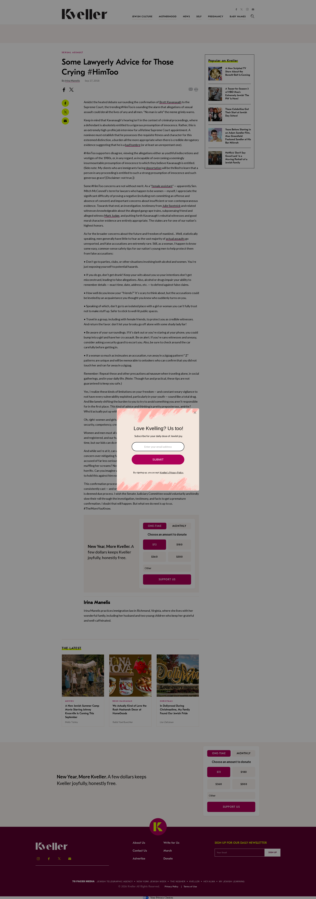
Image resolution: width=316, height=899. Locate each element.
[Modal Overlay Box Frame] (158, 449)
